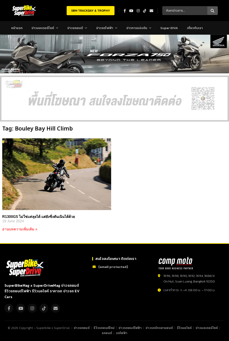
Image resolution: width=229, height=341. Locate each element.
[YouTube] (20, 308)
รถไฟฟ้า (121, 333)
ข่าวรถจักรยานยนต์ (159, 328)
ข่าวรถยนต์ (75, 27)
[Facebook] (8, 308)
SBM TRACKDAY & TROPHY (90, 10)
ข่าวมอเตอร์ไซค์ (43, 27)
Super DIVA (169, 27)
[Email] (55, 308)
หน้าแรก (17, 27)
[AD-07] (114, 99)
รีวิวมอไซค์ (184, 328)
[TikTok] (43, 308)
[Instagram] (32, 308)
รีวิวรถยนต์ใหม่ (103, 328)
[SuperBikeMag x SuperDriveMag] (25, 267)
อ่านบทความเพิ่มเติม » (19, 229)
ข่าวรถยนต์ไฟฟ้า (130, 328)
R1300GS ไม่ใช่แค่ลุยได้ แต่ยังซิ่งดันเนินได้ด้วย (38, 217)
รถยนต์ (107, 333)
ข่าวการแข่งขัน (136, 27)
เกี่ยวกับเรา (195, 27)
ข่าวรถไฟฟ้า (104, 27)
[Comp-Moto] (175, 263)
